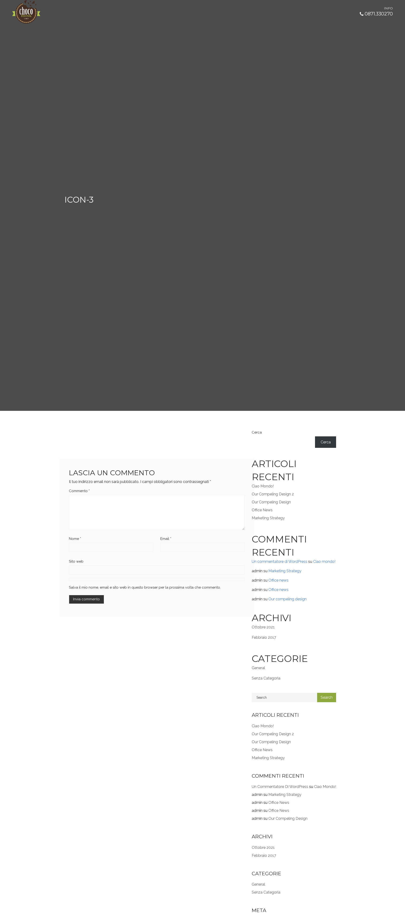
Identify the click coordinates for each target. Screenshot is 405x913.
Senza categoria (266, 678)
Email (165, 539)
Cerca (257, 432)
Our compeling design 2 (273, 494)
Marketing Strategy (268, 518)
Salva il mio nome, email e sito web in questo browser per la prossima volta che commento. (145, 587)
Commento (79, 491)
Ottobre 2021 (263, 627)
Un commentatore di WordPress (279, 561)
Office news (262, 510)
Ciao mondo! (263, 486)
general (258, 668)
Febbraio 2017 (264, 637)
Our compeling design (271, 502)
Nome (75, 539)
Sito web (76, 561)
